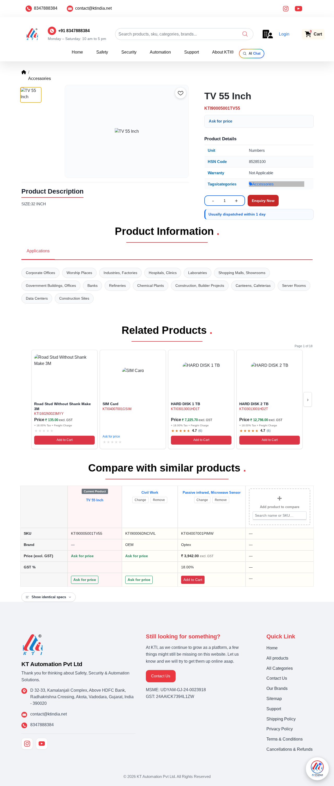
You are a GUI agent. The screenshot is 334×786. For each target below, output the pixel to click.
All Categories (279, 668)
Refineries (117, 285)
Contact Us (160, 676)
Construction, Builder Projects (199, 285)
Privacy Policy (279, 729)
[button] (245, 34)
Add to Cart (65, 440)
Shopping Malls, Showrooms (241, 273)
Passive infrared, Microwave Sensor (212, 492)
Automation (160, 52)
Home (77, 52)
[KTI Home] (32, 644)
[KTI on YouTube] (41, 743)
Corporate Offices (40, 273)
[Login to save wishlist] (180, 93)
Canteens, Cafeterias (253, 285)
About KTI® (223, 52)
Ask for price (220, 121)
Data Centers (37, 298)
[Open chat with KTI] (317, 768)
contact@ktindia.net (93, 8)
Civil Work (149, 492)
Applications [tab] (38, 251)
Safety (102, 52)
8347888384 (45, 8)
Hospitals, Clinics (163, 273)
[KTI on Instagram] (27, 743)
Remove (159, 500)
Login (284, 34)
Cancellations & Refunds (289, 749)
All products (277, 658)
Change (140, 500)
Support (191, 52)
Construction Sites (74, 298)
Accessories (263, 184)
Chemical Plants (150, 285)
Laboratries (197, 273)
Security (128, 52)
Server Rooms (294, 285)
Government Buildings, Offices (51, 285)
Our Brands (277, 688)
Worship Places (79, 273)
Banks (92, 285)
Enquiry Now (263, 201)
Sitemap (274, 698)
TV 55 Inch (94, 500)
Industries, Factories (120, 273)
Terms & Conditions (284, 739)
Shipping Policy (281, 719)
